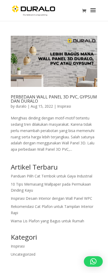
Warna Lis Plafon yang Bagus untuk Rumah (47, 220)
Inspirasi (64, 106)
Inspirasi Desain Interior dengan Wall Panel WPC (51, 198)
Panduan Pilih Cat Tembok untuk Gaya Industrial (51, 176)
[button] (93, 261)
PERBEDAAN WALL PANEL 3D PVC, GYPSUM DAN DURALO (54, 99)
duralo (21, 106)
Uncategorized (23, 254)
